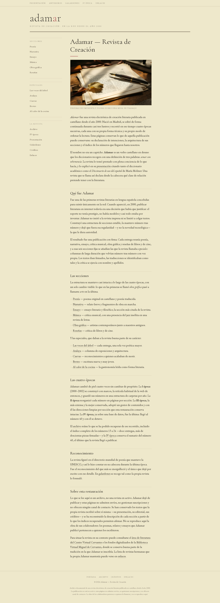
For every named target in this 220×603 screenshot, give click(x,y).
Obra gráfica (36, 67)
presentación (38, 3)
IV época (34, 134)
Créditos (34, 149)
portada (91, 577)
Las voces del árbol (39, 90)
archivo (77, 426)
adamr (45, 17)
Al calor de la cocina (39, 111)
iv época (87, 3)
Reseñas (33, 72)
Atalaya (33, 95)
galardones (72, 3)
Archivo (33, 129)
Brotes (33, 106)
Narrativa (34, 51)
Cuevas (33, 100)
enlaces (100, 3)
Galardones (35, 144)
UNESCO (75, 464)
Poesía (33, 46)
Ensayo (33, 56)
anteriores (55, 3)
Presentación (36, 139)
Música (33, 62)
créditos (116, 577)
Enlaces (33, 155)
